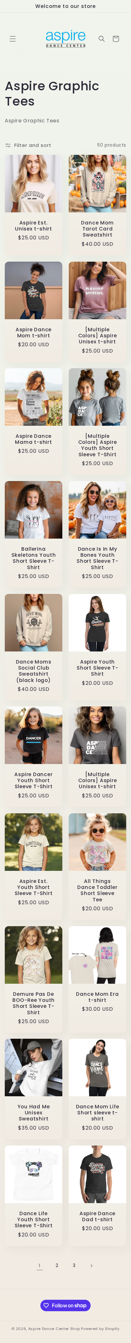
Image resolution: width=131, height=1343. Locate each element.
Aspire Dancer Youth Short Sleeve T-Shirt (33, 780)
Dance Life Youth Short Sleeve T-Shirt (34, 1219)
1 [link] (40, 1265)
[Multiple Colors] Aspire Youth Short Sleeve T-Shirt (97, 445)
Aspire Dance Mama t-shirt (33, 439)
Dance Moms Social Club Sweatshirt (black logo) (34, 671)
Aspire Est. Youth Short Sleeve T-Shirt (34, 887)
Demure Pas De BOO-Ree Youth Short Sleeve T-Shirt (33, 1003)
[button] (13, 39)
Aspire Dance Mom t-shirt (34, 333)
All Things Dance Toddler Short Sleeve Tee (97, 890)
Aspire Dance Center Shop (54, 1328)
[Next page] (91, 1266)
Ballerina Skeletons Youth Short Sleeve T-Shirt (33, 558)
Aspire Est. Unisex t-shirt (33, 226)
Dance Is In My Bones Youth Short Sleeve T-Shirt (97, 558)
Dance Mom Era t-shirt (97, 997)
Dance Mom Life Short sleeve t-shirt (97, 1113)
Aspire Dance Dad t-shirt (97, 1216)
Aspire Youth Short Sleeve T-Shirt (97, 668)
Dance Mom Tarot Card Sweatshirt (97, 229)
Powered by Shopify (100, 1328)
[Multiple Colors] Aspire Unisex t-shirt (97, 336)
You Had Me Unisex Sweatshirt (33, 1113)
